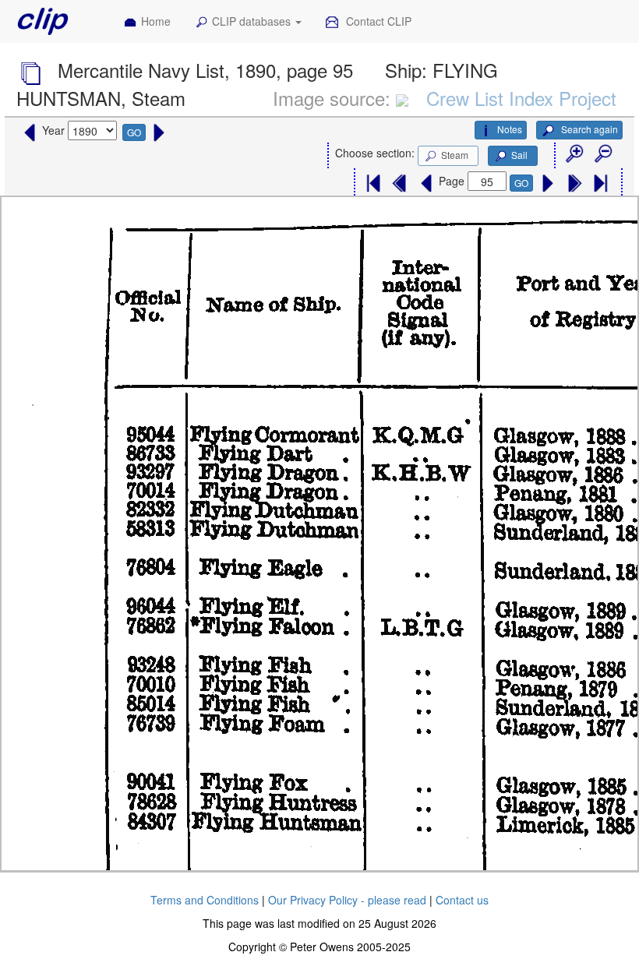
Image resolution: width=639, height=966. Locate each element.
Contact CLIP (377, 21)
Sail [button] (519, 154)
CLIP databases (253, 21)
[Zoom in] (573, 154)
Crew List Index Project (521, 97)
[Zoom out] (602, 154)
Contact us (462, 900)
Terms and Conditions (204, 900)
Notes (509, 129)
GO (134, 132)
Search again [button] (588, 129)
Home (156, 21)
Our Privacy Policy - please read (347, 900)
